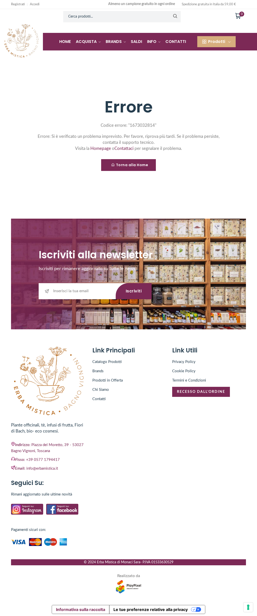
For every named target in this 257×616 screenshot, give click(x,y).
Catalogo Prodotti (107, 362)
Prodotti (216, 41)
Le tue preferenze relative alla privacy (150, 609)
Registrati (18, 4)
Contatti (175, 41)
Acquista (87, 41)
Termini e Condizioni (189, 380)
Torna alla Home (132, 164)
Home (65, 41)
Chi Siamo (100, 390)
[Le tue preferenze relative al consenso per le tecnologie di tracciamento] (248, 607)
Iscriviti (134, 291)
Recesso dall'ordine (201, 392)
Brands (114, 41)
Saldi (136, 41)
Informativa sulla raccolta (80, 609)
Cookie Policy (184, 371)
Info (152, 41)
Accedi (34, 4)
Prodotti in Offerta (107, 380)
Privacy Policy (184, 362)
